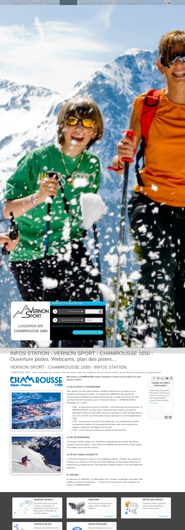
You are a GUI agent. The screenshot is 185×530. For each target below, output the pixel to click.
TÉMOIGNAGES (134, 2)
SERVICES (36, 2)
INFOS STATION (68, 2)
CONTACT (119, 2)
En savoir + (154, 400)
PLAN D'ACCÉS (104, 2)
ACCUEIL (16, 2)
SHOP (25, 2)
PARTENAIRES (86, 2)
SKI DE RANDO (51, 2)
